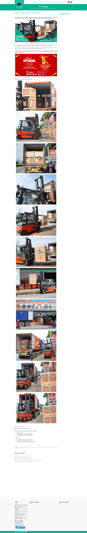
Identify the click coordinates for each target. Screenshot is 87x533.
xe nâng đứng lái (17, 447)
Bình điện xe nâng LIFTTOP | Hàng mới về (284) (23, 457)
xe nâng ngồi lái (22, 447)
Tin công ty (36, 8)
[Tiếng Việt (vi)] (69, 2)
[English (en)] (71, 2)
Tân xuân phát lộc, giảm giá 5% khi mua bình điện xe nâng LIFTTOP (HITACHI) (27, 461)
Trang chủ (32, 8)
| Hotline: (21, 532)
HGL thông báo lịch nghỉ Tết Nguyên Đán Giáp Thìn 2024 (24, 458)
